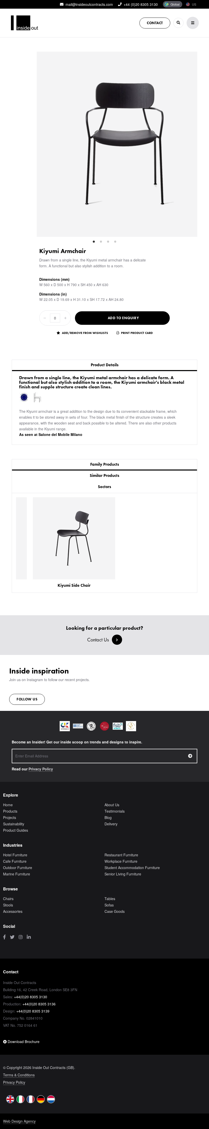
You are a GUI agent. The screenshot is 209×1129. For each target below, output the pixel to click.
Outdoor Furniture (17, 867)
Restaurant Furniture (121, 854)
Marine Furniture (16, 873)
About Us (111, 804)
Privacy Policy (41, 768)
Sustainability (13, 823)
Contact (155, 23)
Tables (109, 898)
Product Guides (15, 830)
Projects (9, 817)
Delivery (110, 823)
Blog (108, 817)
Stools (8, 904)
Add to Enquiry (123, 318)
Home (8, 804)
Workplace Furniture (120, 861)
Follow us (27, 699)
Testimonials (114, 811)
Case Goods (114, 911)
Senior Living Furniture (122, 873)
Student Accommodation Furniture (132, 867)
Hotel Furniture (15, 854)
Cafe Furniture (15, 861)
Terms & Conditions (19, 1074)
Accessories (12, 911)
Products (10, 811)
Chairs (8, 898)
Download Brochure (23, 1041)
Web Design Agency (19, 1121)
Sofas (109, 904)
